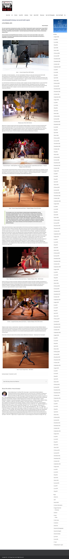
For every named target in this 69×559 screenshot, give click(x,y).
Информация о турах (58, 544)
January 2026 (56, 55)
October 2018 (56, 264)
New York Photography (58, 528)
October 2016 (56, 329)
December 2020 (57, 192)
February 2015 (57, 384)
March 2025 (56, 80)
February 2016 (57, 351)
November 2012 (57, 458)
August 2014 (56, 400)
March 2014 (56, 414)
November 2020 (57, 195)
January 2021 (56, 190)
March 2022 (56, 154)
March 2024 (56, 113)
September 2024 (57, 97)
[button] (64, 15)
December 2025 (57, 58)
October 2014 (56, 395)
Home (55, 515)
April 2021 (56, 181)
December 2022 (57, 143)
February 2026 (57, 53)
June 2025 (56, 72)
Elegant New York (57, 507)
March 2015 (56, 381)
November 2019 (57, 228)
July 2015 (56, 370)
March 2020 (56, 217)
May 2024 (56, 108)
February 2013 (57, 450)
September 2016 (57, 332)
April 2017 (56, 313)
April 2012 (56, 477)
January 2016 (56, 354)
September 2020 (57, 201)
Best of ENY (56, 502)
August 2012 (56, 466)
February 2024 (57, 116)
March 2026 (56, 50)
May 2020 (56, 212)
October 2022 (56, 149)
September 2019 (57, 233)
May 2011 (56, 491)
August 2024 (56, 99)
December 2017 (57, 291)
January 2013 (56, 452)
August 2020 (56, 203)
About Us (56, 496)
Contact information (58, 505)
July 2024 (56, 102)
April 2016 (56, 346)
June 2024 (56, 105)
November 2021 (57, 165)
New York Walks (57, 533)
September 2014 (57, 398)
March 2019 (56, 250)
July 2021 (56, 173)
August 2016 (56, 335)
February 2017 (57, 318)
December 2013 (57, 422)
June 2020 (56, 209)
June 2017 (56, 307)
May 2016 (56, 343)
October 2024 (56, 94)
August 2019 (56, 236)
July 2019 (56, 239)
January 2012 (56, 483)
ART (55, 499)
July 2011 (56, 485)
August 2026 (56, 36)
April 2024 (56, 110)
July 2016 (56, 337)
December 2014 (57, 389)
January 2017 (56, 321)
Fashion (55, 512)
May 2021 (56, 179)
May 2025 (56, 75)
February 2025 (57, 83)
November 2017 (57, 294)
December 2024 (57, 88)
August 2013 (56, 433)
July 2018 (56, 272)
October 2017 (56, 296)
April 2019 (56, 247)
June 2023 (56, 127)
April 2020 (56, 214)
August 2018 (56, 269)
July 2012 (56, 469)
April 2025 (56, 77)
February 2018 (57, 285)
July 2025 (56, 69)
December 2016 (57, 324)
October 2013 (56, 428)
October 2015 (56, 362)
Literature (56, 522)
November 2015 (57, 359)
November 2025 (57, 61)
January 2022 (56, 159)
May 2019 (56, 244)
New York (56, 525)
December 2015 (57, 357)
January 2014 (56, 420)
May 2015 (56, 376)
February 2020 (57, 220)
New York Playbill (57, 531)
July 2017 (56, 305)
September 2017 (57, 299)
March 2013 (56, 447)
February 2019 (57, 253)
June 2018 (56, 274)
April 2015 (56, 379)
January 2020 (56, 222)
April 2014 (56, 411)
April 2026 (56, 47)
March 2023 (56, 135)
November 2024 (57, 91)
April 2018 (56, 280)
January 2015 (56, 387)
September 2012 (57, 463)
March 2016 (56, 348)
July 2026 (56, 39)
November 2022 (57, 146)
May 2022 (56, 151)
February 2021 (57, 187)
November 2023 (57, 124)
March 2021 (56, 184)
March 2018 (56, 283)
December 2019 (57, 225)
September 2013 (57, 431)
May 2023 (56, 129)
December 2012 (57, 455)
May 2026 (56, 44)
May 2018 (56, 277)
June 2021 (56, 176)
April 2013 (56, 444)
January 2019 (56, 255)
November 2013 (57, 425)
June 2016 (56, 340)
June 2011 (56, 488)
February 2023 (57, 138)
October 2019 (56, 231)
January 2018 (56, 288)
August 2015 (56, 368)
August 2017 (56, 302)
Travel (55, 542)
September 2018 (57, 266)
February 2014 (57, 417)
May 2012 (56, 474)
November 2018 (57, 261)
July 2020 (56, 206)
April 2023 (56, 132)
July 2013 (56, 436)
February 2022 (57, 157)
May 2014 (56, 409)
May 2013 (56, 442)
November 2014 (57, 392)
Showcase (57, 509)
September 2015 (57, 365)
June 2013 (56, 439)
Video (56, 517)
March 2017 (56, 316)
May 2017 (56, 310)
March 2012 (56, 480)
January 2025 (56, 86)
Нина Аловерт (5, 374)
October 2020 (56, 198)
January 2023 (56, 140)
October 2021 (56, 168)
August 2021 (56, 170)
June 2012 (56, 472)
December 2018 (57, 258)
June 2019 (56, 242)
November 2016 (57, 327)
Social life (56, 539)
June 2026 (56, 42)
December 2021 (57, 162)
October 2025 (56, 64)
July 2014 (56, 403)
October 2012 (56, 461)
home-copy (56, 520)
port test (56, 536)
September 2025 (57, 66)
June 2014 (56, 406)
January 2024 (56, 118)
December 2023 (57, 121)
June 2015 (56, 373)
